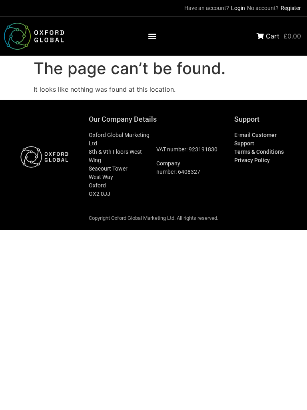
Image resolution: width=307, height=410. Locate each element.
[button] (152, 36)
